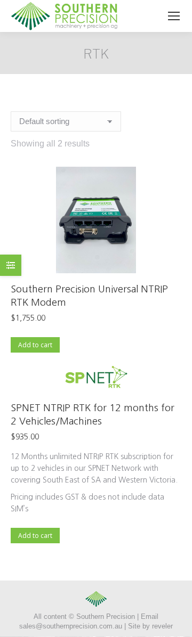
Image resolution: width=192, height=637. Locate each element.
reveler (162, 626)
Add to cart (35, 344)
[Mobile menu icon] (173, 16)
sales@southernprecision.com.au (70, 626)
